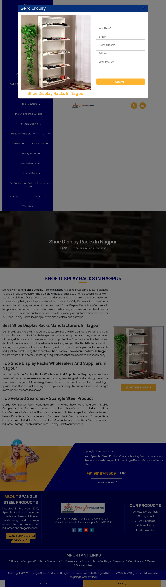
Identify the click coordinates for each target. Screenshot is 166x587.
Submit (120, 82)
